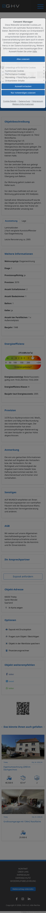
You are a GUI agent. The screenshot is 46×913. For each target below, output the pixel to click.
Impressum (37, 101)
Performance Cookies (15, 74)
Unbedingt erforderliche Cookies (20, 67)
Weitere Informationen (23, 104)
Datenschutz (24, 101)
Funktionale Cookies (14, 71)
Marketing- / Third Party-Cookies (20, 77)
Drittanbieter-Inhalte (15, 80)
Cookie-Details (9, 101)
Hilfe (35, 51)
